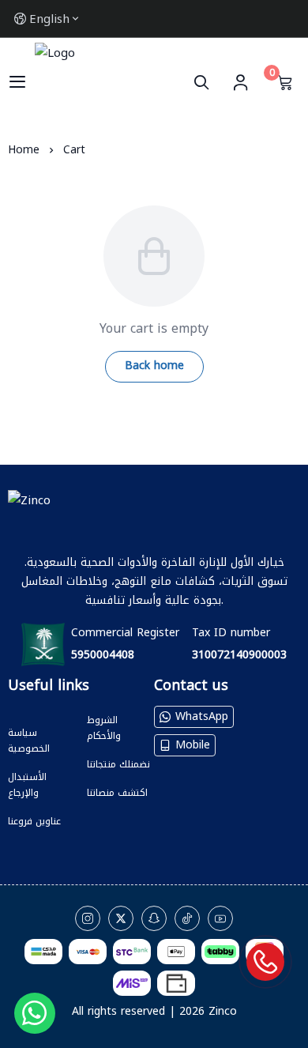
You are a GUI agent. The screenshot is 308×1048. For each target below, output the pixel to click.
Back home (154, 365)
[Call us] (265, 962)
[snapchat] (154, 918)
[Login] (240, 82)
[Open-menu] (17, 82)
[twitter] (120, 918)
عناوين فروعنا (34, 821)
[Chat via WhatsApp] (34, 1013)
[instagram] (87, 918)
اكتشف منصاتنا (117, 792)
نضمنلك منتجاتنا (118, 764)
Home (23, 149)
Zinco (222, 1011)
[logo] (154, 515)
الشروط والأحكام (104, 728)
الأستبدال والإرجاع (27, 784)
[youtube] (220, 918)
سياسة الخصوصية (29, 740)
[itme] (41, 712)
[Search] (205, 82)
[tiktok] (187, 918)
